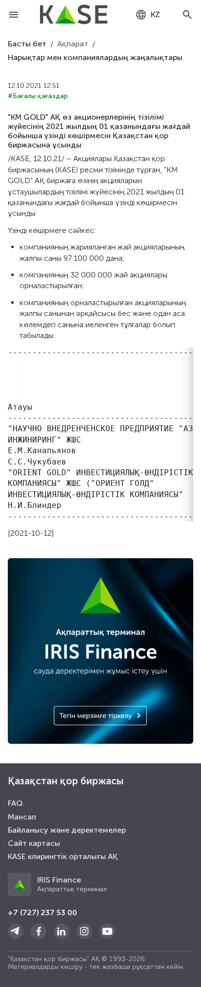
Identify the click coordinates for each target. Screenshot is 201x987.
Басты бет (27, 43)
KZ (155, 14)
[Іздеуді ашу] (187, 14)
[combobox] (147, 14)
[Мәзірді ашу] (13, 14)
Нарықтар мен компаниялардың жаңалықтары (95, 57)
